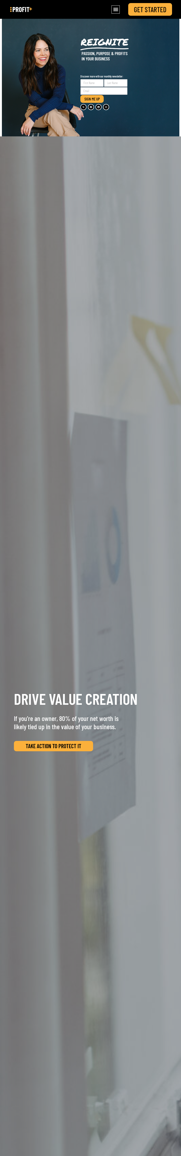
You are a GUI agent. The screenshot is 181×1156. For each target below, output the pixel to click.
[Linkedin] (98, 107)
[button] (115, 9)
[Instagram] (106, 107)
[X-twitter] (83, 107)
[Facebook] (91, 107)
